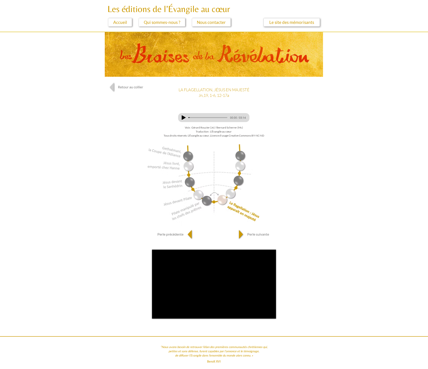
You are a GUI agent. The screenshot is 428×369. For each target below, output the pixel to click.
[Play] (184, 117)
